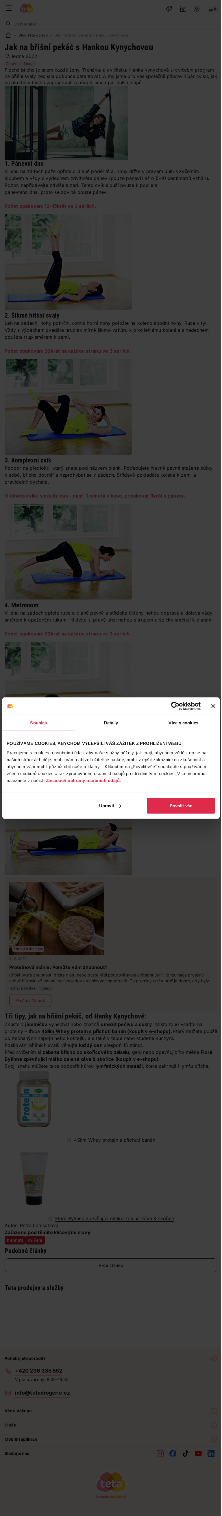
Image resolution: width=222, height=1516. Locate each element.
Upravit (106, 805)
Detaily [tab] (111, 722)
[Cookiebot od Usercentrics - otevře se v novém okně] (175, 706)
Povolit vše (181, 805)
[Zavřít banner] (213, 706)
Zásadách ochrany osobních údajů (83, 780)
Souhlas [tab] (38, 722)
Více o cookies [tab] (183, 722)
